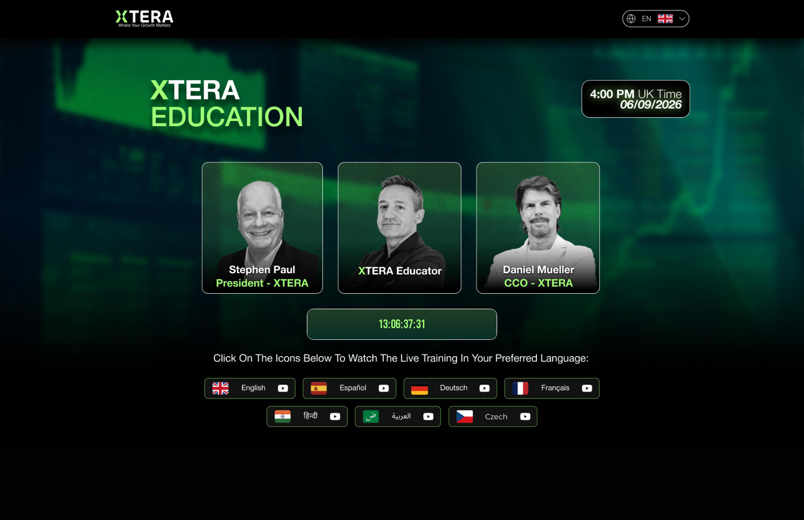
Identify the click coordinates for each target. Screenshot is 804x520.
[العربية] (398, 416)
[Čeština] (493, 416)
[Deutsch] (450, 388)
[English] (250, 388)
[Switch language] (656, 18)
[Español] (350, 388)
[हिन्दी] (307, 416)
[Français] (552, 388)
